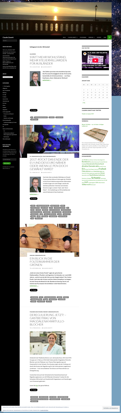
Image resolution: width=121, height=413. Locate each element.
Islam (92, 171)
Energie (60, 297)
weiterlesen (47, 80)
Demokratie (90, 164)
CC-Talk (4, 94)
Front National (56, 212)
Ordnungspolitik (37, 156)
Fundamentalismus (36, 299)
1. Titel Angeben (6, 86)
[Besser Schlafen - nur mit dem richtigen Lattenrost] (95, 134)
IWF (41, 214)
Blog (64, 37)
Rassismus (84, 178)
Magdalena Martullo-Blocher (39, 399)
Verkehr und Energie (8, 118)
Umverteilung (63, 216)
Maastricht (67, 214)
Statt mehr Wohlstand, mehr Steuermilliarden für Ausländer (48, 60)
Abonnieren (7, 163)
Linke (103, 171)
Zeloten (49, 301)
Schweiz (52, 117)
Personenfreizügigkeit (41, 117)
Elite (51, 207)
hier (37, 385)
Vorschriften (65, 399)
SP (104, 180)
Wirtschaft (34, 119)
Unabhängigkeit (91, 182)
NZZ (88, 175)
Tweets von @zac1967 (88, 114)
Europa (38, 209)
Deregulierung (44, 397)
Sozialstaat (98, 180)
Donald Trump (35, 207)
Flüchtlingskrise (54, 209)
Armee (86, 160)
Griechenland (67, 212)
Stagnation (59, 117)
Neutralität (84, 175)
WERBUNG (90, 37)
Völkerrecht (86, 184)
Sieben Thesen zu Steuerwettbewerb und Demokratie (8, 62)
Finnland (45, 209)
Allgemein (33, 54)
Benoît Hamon (55, 205)
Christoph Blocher (103, 162)
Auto (41, 297)
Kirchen (32, 255)
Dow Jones (44, 207)
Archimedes (34, 297)
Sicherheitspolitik (7, 120)
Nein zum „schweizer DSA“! (9, 50)
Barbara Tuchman (94, 159)
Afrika (33, 205)
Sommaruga (103, 178)
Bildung (4, 92)
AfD (83, 159)
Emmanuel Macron (60, 207)
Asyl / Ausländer (6, 90)
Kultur (5, 116)
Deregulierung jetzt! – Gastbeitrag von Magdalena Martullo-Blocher (48, 319)
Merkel (33, 216)
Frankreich (47, 212)
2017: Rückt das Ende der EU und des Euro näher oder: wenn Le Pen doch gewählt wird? (49, 164)
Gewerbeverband (63, 397)
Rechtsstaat (6, 136)
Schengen (89, 178)
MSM (39, 216)
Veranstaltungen (6, 139)
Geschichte (5, 99)
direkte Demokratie (90, 166)
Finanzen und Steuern (36, 312)
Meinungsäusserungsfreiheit (93, 173)
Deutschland (99, 164)
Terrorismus (53, 216)
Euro (32, 209)
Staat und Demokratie (49, 156)
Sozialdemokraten (92, 180)
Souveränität (85, 180)
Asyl (89, 159)
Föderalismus (86, 171)
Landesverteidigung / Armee (10, 122)
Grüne (45, 299)
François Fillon (66, 209)
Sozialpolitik (5, 124)
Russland (44, 216)
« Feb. (83, 102)
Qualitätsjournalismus (97, 175)
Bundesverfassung (50, 297)
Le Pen (59, 214)
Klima (4, 105)
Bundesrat (86, 162)
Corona (84, 164)
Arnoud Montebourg (43, 205)
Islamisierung (97, 171)
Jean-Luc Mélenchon (50, 214)
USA (32, 218)
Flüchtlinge (91, 169)
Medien (4, 107)
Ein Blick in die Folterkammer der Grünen (44, 262)
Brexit (62, 205)
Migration (5, 109)
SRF (106, 180)
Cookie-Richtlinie (44, 410)
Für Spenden (83, 37)
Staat (83, 182)
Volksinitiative (101, 182)
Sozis (102, 180)
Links (105, 37)
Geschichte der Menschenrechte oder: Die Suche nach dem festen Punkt (9, 57)
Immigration (34, 214)
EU (32, 117)
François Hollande (36, 212)
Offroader (62, 299)
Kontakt (99, 37)
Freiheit (66, 297)
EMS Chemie (53, 397)
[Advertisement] (51, 99)
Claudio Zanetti (8, 37)
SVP (86, 182)
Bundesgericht (101, 160)
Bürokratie (34, 397)
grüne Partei (53, 299)
